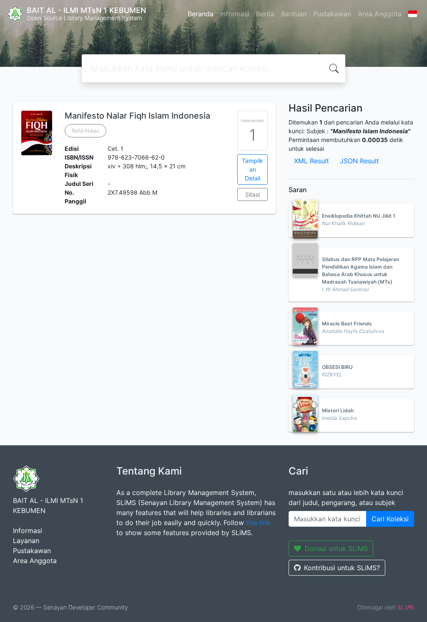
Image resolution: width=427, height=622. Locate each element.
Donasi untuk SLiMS (336, 548)
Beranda (201, 14)
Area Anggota (380, 14)
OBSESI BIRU (337, 367)
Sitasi (252, 194)
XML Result (311, 161)
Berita (265, 14)
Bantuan (293, 14)
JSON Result (359, 161)
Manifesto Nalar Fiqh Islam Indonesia (137, 116)
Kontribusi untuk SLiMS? (342, 568)
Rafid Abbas (85, 130)
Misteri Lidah (338, 410)
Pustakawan (332, 14)
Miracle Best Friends (347, 323)
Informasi (234, 14)
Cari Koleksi (390, 519)
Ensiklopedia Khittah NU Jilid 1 (358, 216)
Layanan (26, 540)
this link (258, 522)
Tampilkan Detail (252, 169)
